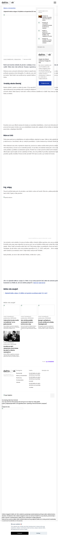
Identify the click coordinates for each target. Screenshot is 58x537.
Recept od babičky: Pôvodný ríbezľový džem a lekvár (47, 18)
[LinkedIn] (44, 49)
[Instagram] (49, 49)
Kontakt (31, 381)
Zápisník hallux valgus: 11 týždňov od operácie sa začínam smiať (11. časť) (26, 293)
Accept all (19, 533)
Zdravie (18, 382)
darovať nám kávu (39, 282)
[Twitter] (41, 49)
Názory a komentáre (9, 8)
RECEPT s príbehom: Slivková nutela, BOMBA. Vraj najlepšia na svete (47, 33)
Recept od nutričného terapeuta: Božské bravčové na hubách (47, 25)
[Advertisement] (39, 109)
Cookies (31, 387)
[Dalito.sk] (8, 3)
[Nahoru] (52, 395)
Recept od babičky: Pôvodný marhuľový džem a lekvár (47, 41)
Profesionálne (19, 380)
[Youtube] (46, 49)
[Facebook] (38, 49)
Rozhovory (19, 378)
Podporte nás (45, 83)
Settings (38, 533)
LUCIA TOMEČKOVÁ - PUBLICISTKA (12, 59)
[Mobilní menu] (55, 2)
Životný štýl (19, 373)
